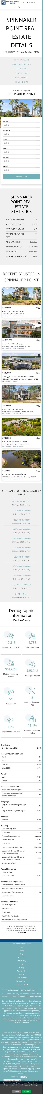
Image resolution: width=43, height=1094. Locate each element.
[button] (39, 3)
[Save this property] (39, 290)
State (22, 947)
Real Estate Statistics (21, 64)
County (21, 950)
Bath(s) (5, 148)
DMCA (21, 974)
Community (21, 961)
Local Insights (21, 82)
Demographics (21, 77)
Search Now (21, 177)
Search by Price (21, 73)
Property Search (21, 60)
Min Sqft (6, 157)
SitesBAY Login (21, 981)
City (21, 954)
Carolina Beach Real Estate (22, 944)
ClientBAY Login (21, 978)
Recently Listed (21, 69)
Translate (36, 1081)
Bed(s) (5, 139)
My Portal (31, 2)
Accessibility (21, 971)
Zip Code (21, 957)
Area (21, 964)
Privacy (21, 967)
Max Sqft (6, 166)
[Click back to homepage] (9, 2)
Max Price (6, 130)
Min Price (6, 121)
